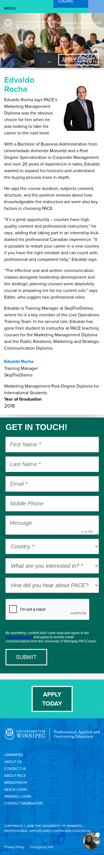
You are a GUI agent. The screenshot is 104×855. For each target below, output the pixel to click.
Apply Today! (78, 59)
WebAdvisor (15, 782)
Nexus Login (15, 789)
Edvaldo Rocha (19, 361)
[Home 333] (52, 29)
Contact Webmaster (23, 803)
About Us (13, 761)
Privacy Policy (14, 846)
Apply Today (52, 699)
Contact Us (15, 768)
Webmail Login (17, 796)
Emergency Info (41, 846)
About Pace (15, 775)
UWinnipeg (13, 754)
